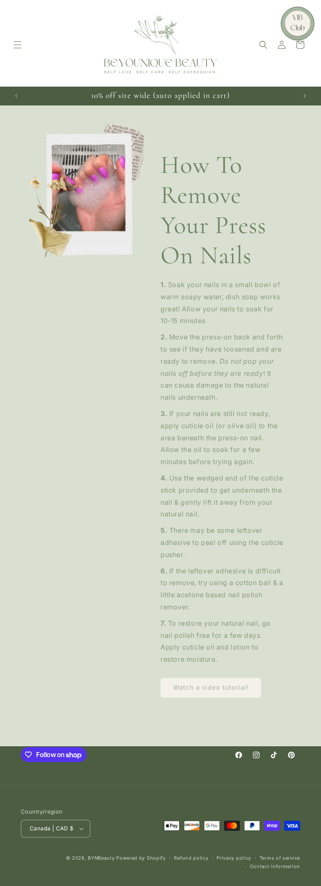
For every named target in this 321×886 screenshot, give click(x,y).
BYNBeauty (101, 858)
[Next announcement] (305, 96)
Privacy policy (234, 858)
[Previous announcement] (16, 96)
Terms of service (280, 858)
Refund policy (191, 858)
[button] (17, 45)
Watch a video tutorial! (211, 687)
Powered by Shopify (141, 858)
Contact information (275, 866)
